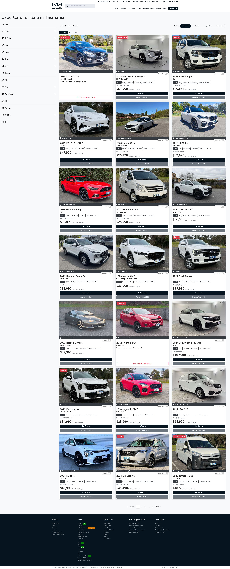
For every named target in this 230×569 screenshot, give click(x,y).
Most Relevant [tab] (185, 26)
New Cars (106, 523)
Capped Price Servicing (137, 530)
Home (116, 8)
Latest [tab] (197, 26)
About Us (158, 523)
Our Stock (131, 8)
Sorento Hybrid (83, 536)
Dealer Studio (174, 567)
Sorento (80, 534)
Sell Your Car (173, 8)
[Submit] (67, 6)
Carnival (80, 539)
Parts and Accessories (136, 526)
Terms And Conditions (162, 530)
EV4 (79, 543)
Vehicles (122, 8)
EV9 (79, 549)
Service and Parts (147, 8)
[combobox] (80, 6)
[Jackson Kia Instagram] (175, 1)
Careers (157, 526)
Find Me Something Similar (86, 97)
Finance (158, 8)
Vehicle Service (134, 523)
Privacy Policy (160, 532)
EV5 (79, 545)
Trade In (106, 536)
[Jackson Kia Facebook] (173, 1)
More (164, 8)
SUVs (53, 526)
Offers (139, 8)
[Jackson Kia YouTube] (177, 1)
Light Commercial (58, 534)
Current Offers (108, 530)
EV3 (79, 541)
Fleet (105, 534)
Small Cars (55, 523)
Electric (54, 530)
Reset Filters (63, 32)
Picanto (80, 551)
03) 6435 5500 (157, 1)
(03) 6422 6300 (138, 1)
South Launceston (105, 1)
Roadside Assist (134, 532)
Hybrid (54, 528)
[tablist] (203, 26)
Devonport (128, 1)
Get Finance (142, 93)
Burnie (148, 1)
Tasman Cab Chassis (85, 560)
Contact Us (159, 528)
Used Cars (106, 528)
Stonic (80, 523)
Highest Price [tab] (208, 26)
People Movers (57, 532)
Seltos (80, 526)
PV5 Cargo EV (82, 556)
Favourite (161, 74)
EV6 (79, 547)
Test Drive (106, 539)
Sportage (81, 530)
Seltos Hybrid (82, 528)
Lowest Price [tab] (220, 26)
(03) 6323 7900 (117, 1)
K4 (78, 554)
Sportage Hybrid (83, 532)
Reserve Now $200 (142, 97)
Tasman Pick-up (83, 558)
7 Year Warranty (134, 528)
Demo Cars (107, 526)
